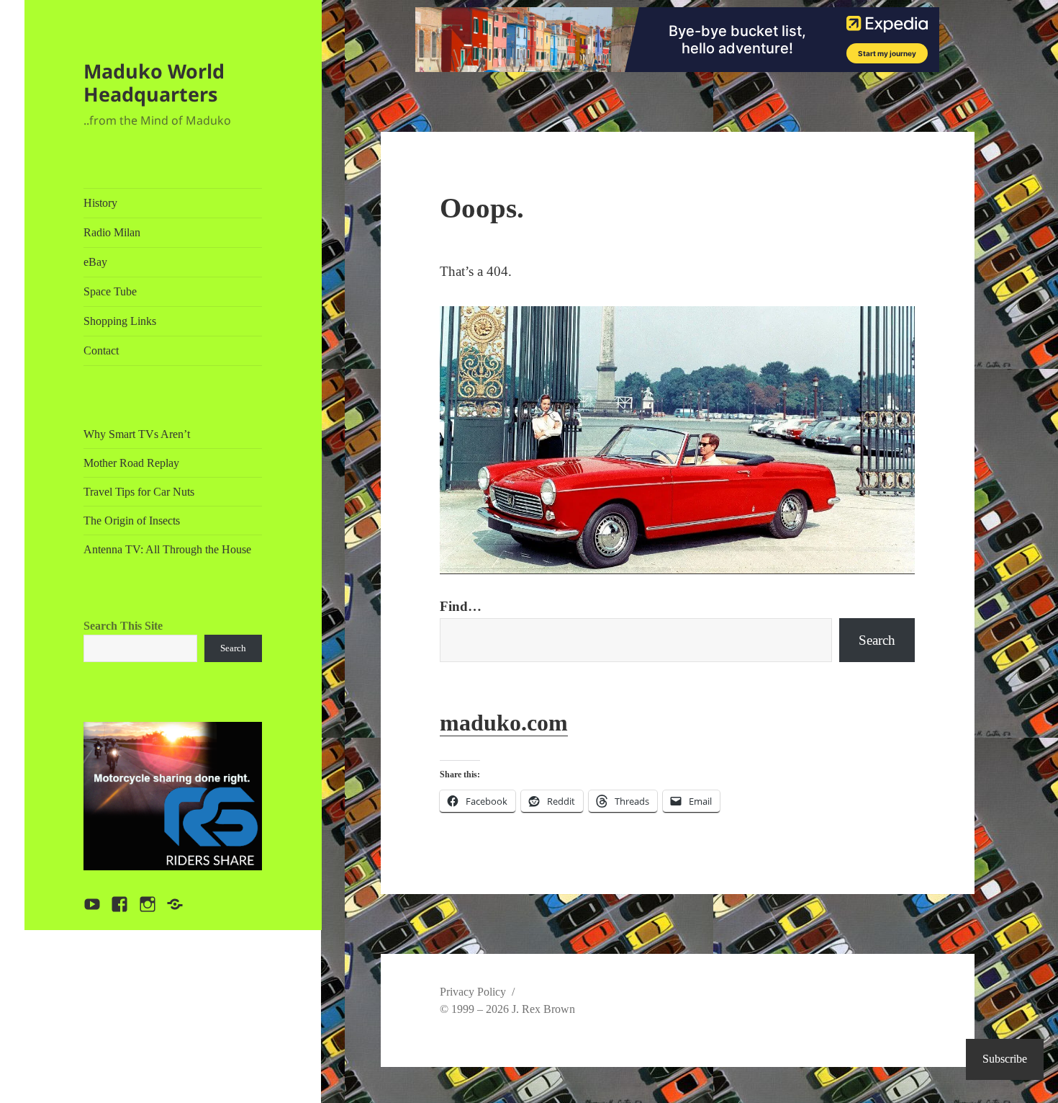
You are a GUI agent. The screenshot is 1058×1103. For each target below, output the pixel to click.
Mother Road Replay (131, 463)
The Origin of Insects (131, 520)
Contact (101, 350)
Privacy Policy (473, 992)
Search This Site (123, 626)
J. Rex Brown (543, 1009)
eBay (95, 262)
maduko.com (504, 723)
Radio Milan (111, 232)
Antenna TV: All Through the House (167, 549)
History (100, 203)
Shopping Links (119, 321)
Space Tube (110, 291)
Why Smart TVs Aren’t (136, 434)
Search (233, 648)
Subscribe (1004, 1059)
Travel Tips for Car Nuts (138, 492)
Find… (460, 606)
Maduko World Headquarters (154, 82)
